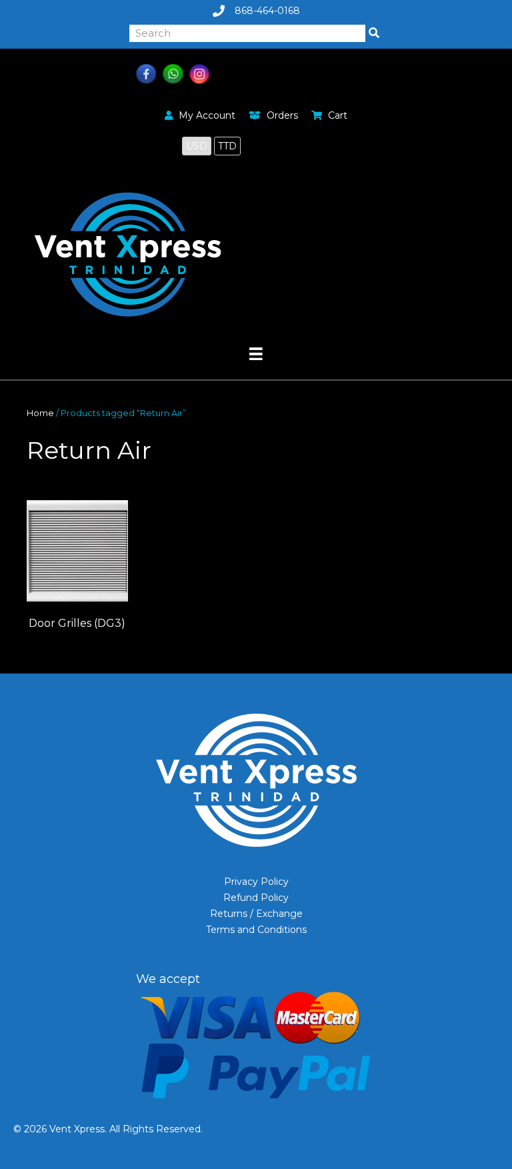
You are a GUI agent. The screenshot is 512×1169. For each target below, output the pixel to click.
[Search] (374, 33)
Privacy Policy (256, 882)
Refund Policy (256, 898)
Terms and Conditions (256, 930)
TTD (227, 146)
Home (40, 413)
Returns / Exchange (256, 914)
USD (196, 146)
